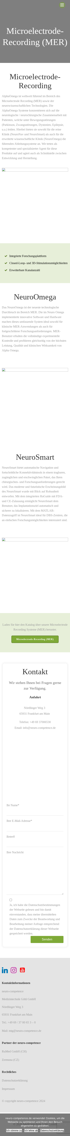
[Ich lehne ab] (65, 1125)
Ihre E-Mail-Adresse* (19, 820)
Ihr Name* (13, 805)
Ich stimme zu (14, 1130)
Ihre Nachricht (15, 852)
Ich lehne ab (31, 1130)
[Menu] (62, 5)
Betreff (11, 836)
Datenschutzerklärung (52, 1130)
